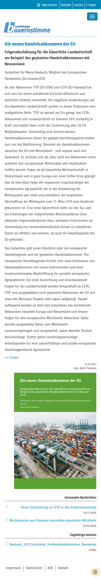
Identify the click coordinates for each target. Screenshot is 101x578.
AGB (50, 568)
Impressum (13, 568)
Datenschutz (34, 568)
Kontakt (66, 5)
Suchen (78, 5)
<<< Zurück (12, 357)
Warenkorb (49, 5)
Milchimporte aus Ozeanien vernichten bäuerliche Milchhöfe (53, 520)
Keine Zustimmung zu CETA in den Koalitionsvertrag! (58, 507)
